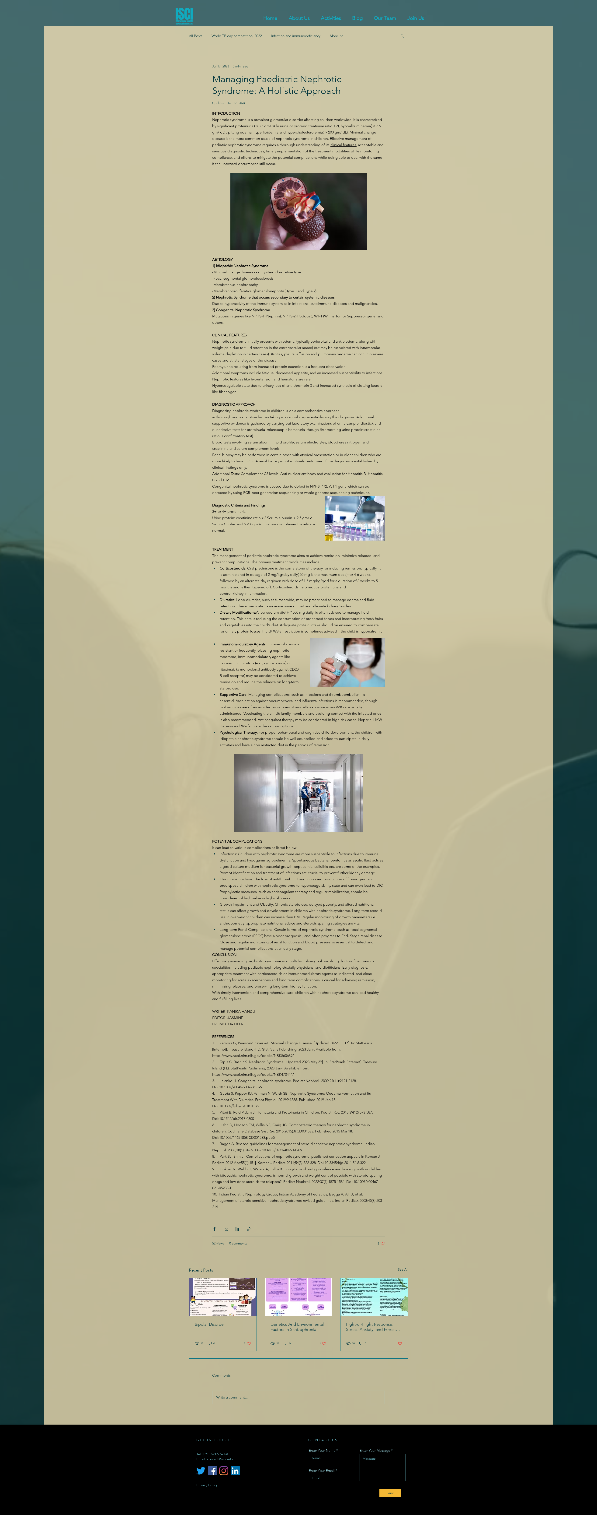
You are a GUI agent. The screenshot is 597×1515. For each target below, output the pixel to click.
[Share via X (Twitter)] (226, 1229)
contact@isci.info (220, 1459)
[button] (402, 36)
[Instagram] (223, 1470)
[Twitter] (200, 1470)
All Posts (195, 36)
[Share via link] (248, 1229)
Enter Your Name (322, 1450)
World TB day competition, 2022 (237, 36)
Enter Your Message (375, 1450)
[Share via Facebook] (214, 1229)
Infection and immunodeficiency (295, 36)
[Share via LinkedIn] (237, 1229)
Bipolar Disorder (210, 1324)
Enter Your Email (322, 1470)
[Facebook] (212, 1470)
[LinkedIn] (235, 1470)
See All (403, 1269)
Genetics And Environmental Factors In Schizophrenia (297, 1327)
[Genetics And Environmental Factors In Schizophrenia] (298, 1297)
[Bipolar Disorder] (223, 1297)
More (334, 36)
